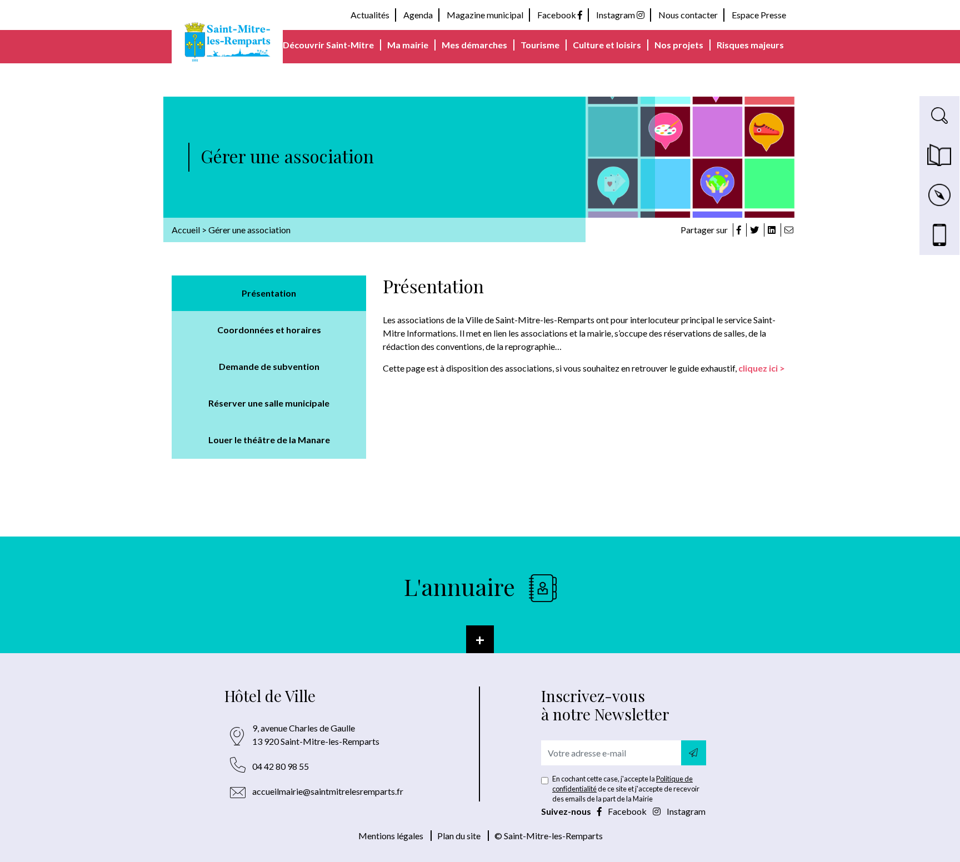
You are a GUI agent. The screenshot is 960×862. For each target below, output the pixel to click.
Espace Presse (759, 14)
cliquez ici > (761, 368)
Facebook (557, 14)
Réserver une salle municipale (268, 403)
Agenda (418, 14)
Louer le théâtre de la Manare (269, 439)
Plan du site (459, 835)
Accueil (186, 229)
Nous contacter (688, 14)
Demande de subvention (269, 366)
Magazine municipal (485, 14)
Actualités (370, 14)
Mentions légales (390, 835)
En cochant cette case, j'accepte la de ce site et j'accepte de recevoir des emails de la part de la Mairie (625, 788)
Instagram (616, 14)
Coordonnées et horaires (269, 329)
